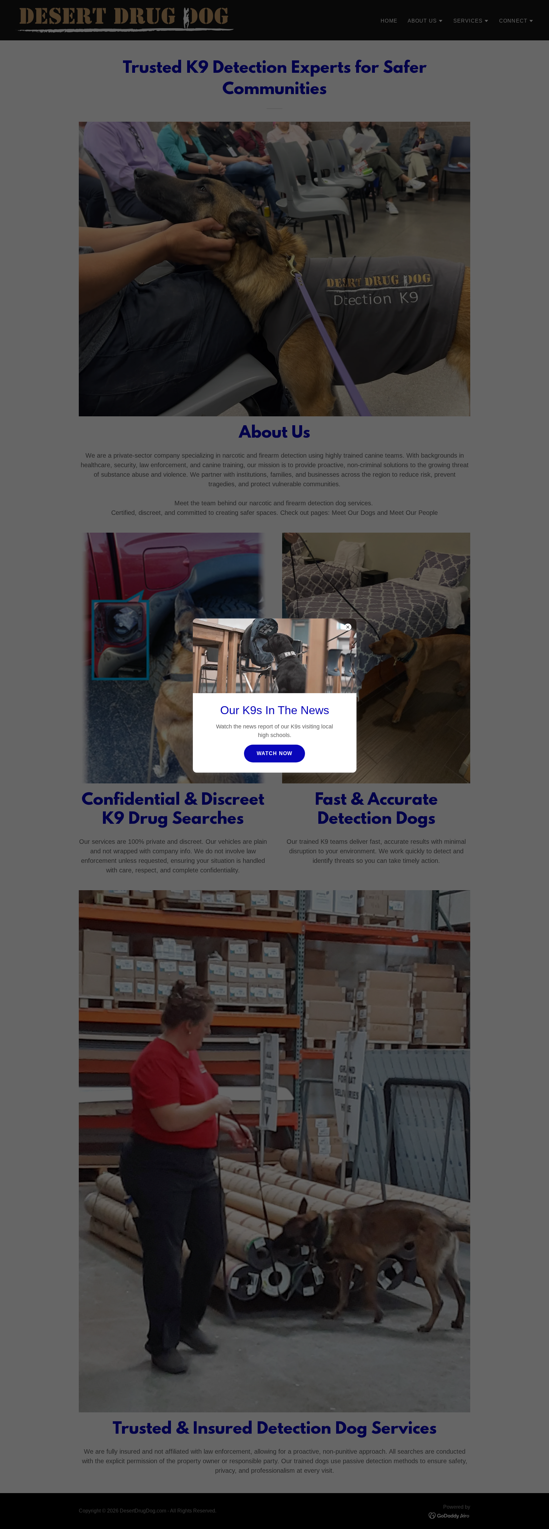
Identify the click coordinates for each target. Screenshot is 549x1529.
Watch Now (274, 753)
